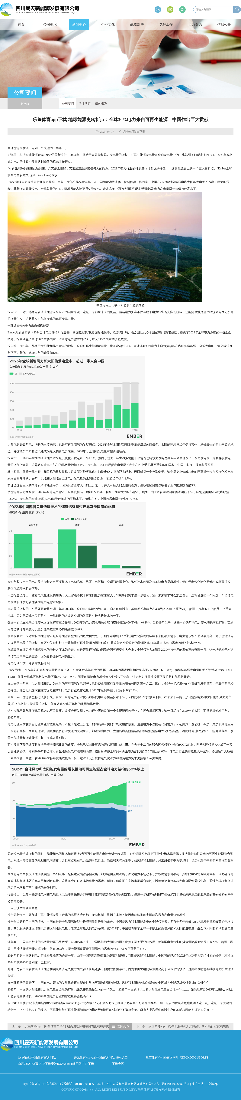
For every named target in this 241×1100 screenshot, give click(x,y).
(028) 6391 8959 (85, 1083)
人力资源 (195, 24)
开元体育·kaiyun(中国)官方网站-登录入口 (101, 1057)
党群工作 (166, 24)
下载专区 (118, 1063)
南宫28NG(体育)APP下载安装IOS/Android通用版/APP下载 (56, 1063)
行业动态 (84, 103)
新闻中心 (79, 24)
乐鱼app (212, 1083)
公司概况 (50, 24)
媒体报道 (100, 103)
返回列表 (123, 1026)
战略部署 (137, 24)
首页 (21, 24)
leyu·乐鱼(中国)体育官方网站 (37, 1057)
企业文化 (108, 24)
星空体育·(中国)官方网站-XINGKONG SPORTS (177, 1057)
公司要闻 (67, 103)
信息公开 (224, 24)
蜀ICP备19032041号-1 (175, 1083)
